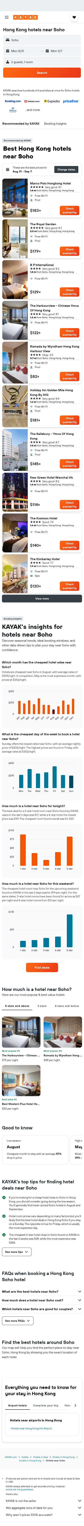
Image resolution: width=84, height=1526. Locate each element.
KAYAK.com (11, 1457)
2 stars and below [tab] (67, 1006)
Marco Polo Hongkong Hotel (50, 183)
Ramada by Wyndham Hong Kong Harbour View (54, 348)
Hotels (25, 1457)
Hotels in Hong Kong (64, 1457)
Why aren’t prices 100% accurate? (29, 1515)
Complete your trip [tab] (45, 1405)
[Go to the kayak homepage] (25, 17)
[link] (42, 967)
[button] (6, 17)
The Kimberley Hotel (45, 559)
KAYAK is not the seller (21, 1501)
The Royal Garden (43, 224)
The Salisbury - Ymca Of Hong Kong (52, 436)
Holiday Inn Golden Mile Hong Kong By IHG (51, 392)
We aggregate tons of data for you (29, 1508)
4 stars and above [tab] (17, 1006)
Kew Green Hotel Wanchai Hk (51, 477)
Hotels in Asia (40, 1457)
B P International (42, 265)
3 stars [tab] (42, 1006)
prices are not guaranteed (19, 1489)
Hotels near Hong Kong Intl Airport (31, 1428)
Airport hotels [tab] (17, 1405)
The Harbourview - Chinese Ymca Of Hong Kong (54, 308)
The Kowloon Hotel (43, 518)
